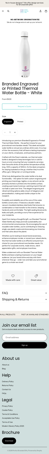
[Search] (8, 11)
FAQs (4, 393)
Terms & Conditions (10, 414)
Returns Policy (7, 385)
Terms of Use (7, 422)
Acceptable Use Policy (10, 418)
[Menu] (3, 11)
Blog (4, 369)
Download (9, 441)
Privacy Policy (7, 406)
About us (5, 365)
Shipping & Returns (15, 299)
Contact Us (6, 389)
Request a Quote (24, 106)
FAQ (5, 293)
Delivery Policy (8, 381)
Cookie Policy (7, 410)
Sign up (25, 345)
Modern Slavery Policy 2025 (13, 426)
